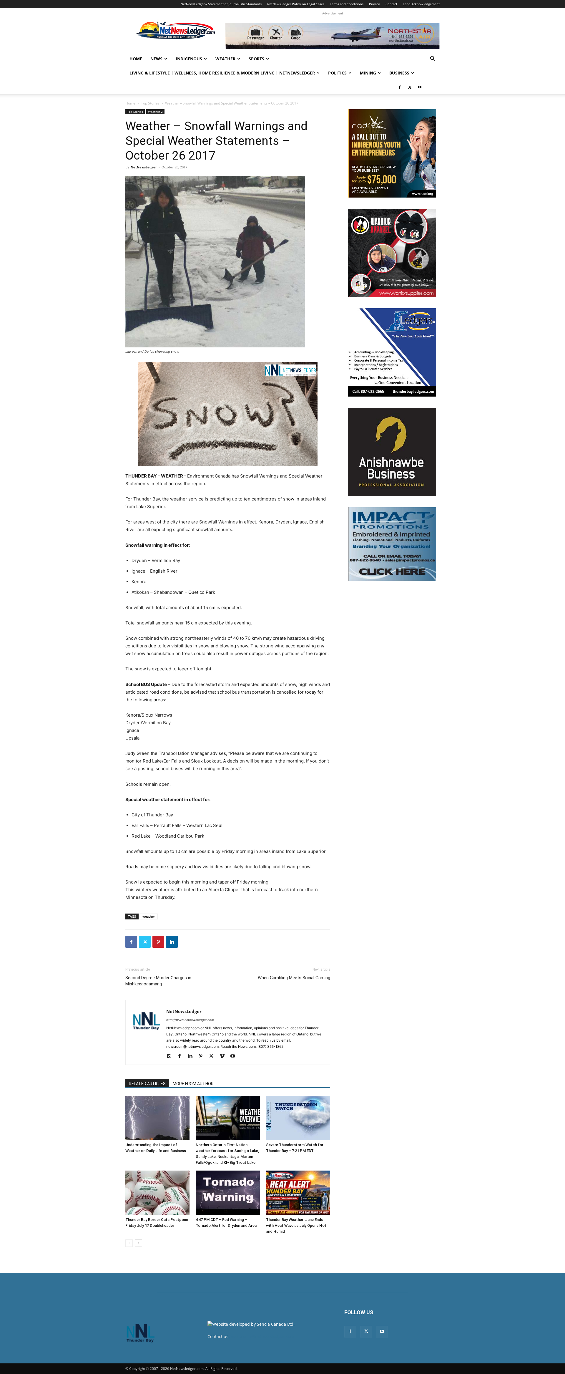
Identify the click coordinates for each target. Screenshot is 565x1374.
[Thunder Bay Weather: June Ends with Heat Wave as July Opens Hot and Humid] (298, 1193)
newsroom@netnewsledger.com (262, 1336)
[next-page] (138, 1243)
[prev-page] (129, 1243)
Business (399, 73)
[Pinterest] (158, 942)
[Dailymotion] (171, 1056)
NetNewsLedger (144, 167)
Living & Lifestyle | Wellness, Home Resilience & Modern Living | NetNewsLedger (222, 73)
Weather (225, 59)
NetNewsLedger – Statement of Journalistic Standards (221, 4)
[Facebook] (399, 87)
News (156, 59)
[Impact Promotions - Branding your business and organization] (392, 544)
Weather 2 (155, 112)
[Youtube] (419, 87)
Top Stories (150, 103)
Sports (256, 59)
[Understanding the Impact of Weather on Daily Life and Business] (157, 1118)
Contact (391, 4)
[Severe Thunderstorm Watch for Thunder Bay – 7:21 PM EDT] (298, 1118)
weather (148, 916)
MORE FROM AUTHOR (193, 1083)
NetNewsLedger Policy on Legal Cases (295, 4)
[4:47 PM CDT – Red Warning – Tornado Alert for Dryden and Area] (228, 1193)
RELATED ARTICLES (147, 1083)
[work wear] (392, 253)
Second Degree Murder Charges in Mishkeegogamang (158, 981)
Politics (337, 73)
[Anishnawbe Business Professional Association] (392, 452)
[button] (433, 59)
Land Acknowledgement (421, 4)
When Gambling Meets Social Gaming (294, 977)
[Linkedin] (172, 942)
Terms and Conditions (346, 4)
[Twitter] (409, 87)
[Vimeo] (224, 1056)
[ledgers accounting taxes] (392, 352)
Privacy (374, 4)
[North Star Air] (332, 36)
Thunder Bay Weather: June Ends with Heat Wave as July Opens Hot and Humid (296, 1225)
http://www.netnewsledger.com (190, 1020)
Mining (368, 73)
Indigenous (189, 59)
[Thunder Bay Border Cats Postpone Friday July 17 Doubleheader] (157, 1193)
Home (135, 59)
